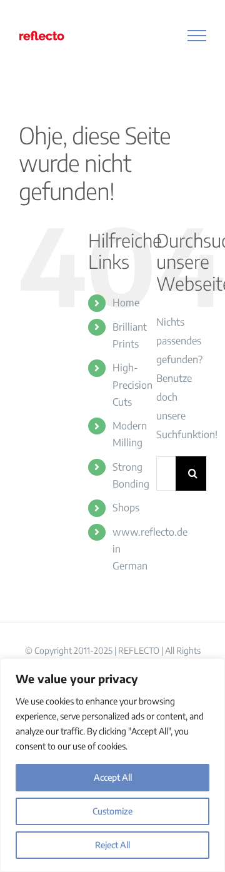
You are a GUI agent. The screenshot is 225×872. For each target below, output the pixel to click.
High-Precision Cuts (132, 384)
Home (125, 302)
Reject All (112, 844)
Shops (125, 507)
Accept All (113, 777)
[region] (112, 765)
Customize (112, 811)
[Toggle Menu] (197, 35)
